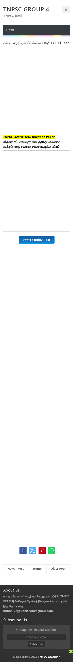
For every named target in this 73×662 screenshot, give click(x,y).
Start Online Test (36, 240)
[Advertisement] (36, 94)
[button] (23, 550)
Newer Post (16, 568)
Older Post (58, 568)
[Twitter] (66, 9)
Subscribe (36, 644)
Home (10, 30)
